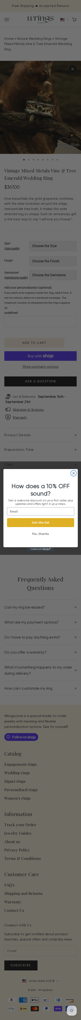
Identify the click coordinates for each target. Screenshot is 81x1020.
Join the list (40, 522)
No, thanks (40, 533)
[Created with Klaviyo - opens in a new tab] (40, 549)
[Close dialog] (73, 473)
